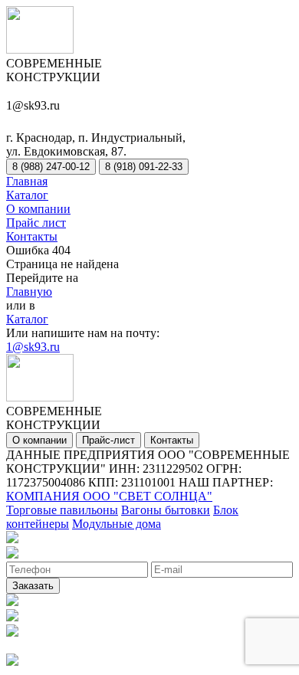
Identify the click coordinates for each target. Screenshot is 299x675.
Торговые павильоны (62, 509)
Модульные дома (116, 523)
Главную (29, 291)
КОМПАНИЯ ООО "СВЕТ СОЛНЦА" (109, 496)
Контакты (32, 236)
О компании (38, 208)
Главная (27, 181)
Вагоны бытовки (165, 509)
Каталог (27, 195)
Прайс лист (36, 222)
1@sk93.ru (33, 346)
